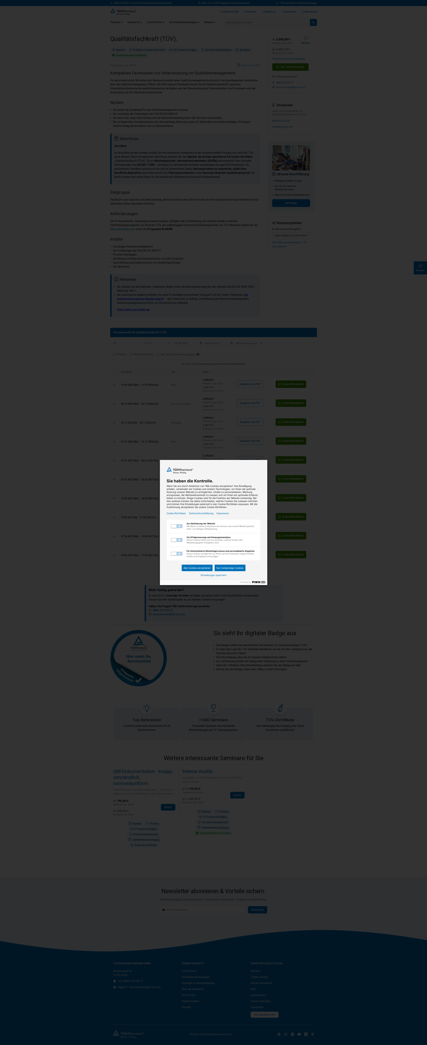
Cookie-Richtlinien (176, 513)
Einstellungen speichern (214, 575)
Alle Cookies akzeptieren (197, 567)
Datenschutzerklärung (201, 513)
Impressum (223, 513)
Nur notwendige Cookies (229, 567)
